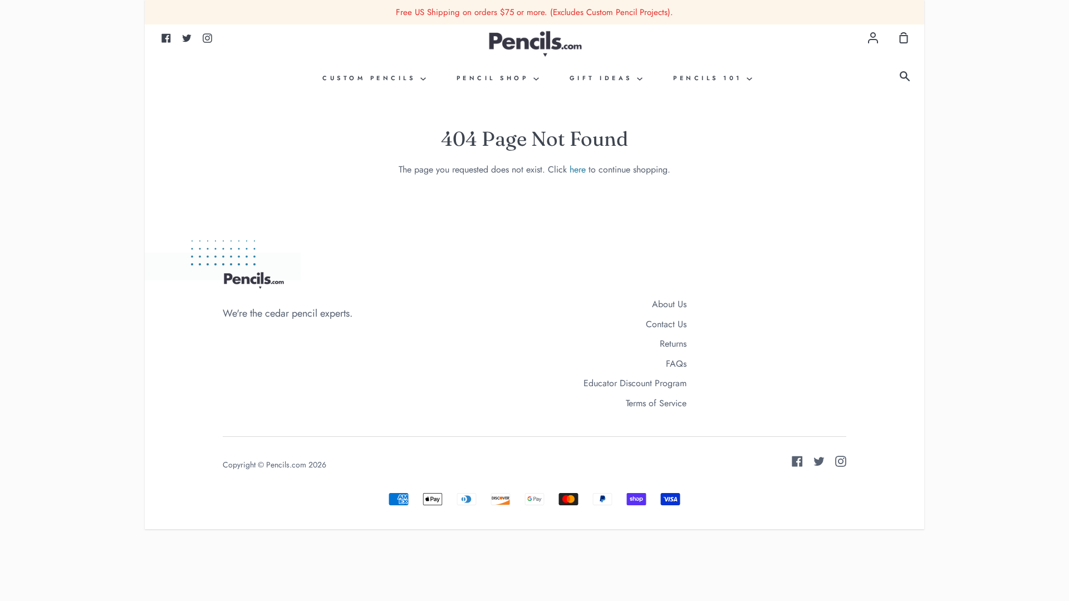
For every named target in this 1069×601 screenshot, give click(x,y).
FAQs (676, 363)
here (578, 169)
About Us (669, 304)
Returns (673, 343)
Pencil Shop (495, 77)
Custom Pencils (371, 77)
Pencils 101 (710, 77)
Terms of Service (656, 403)
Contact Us (666, 324)
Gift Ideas (604, 77)
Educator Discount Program (634, 383)
